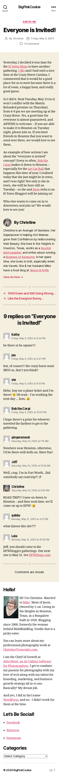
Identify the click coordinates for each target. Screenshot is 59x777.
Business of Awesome (20, 257)
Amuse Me (29, 21)
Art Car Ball (36, 169)
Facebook (13, 723)
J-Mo (21, 71)
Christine (18, 38)
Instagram (14, 738)
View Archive (13, 277)
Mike (26, 602)
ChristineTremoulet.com (20, 650)
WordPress (10, 700)
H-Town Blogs (18, 67)
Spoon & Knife (39, 270)
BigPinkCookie (29, 7)
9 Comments (31, 43)
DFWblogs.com (39, 555)
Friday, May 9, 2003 (42, 38)
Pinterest (13, 730)
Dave (36, 189)
